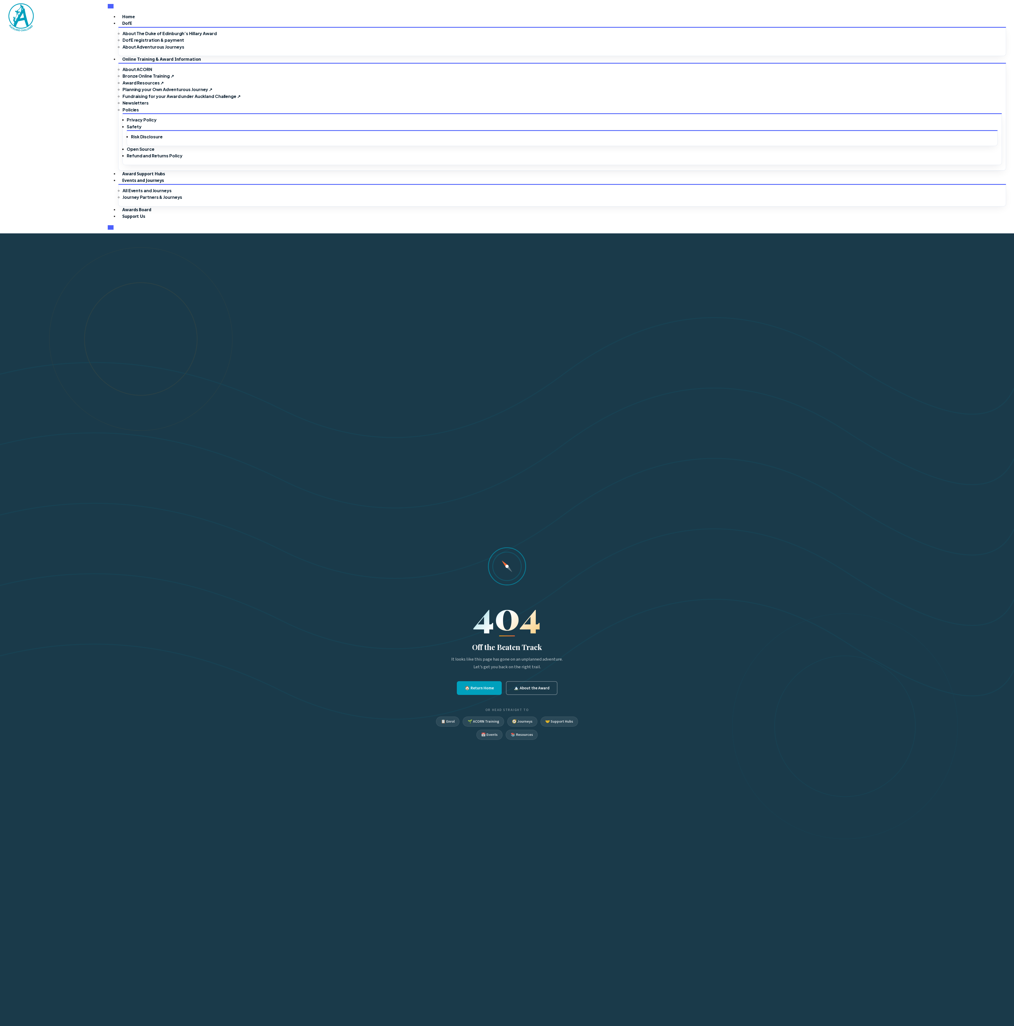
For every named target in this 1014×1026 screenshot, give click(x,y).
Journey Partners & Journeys (152, 197)
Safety (134, 126)
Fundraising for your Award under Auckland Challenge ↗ (182, 96)
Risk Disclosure (147, 136)
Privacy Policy (142, 120)
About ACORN (137, 69)
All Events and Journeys (147, 190)
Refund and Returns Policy (154, 155)
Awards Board (136, 210)
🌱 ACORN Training (483, 721)
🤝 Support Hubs (559, 721)
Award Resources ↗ (143, 83)
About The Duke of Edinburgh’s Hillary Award (170, 33)
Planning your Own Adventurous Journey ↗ (167, 89)
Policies (131, 109)
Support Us (133, 216)
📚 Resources (522, 734)
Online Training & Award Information (161, 59)
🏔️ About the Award (532, 688)
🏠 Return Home (479, 688)
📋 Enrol (448, 721)
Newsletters (136, 103)
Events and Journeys (143, 180)
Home (128, 17)
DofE (127, 23)
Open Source (140, 149)
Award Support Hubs (143, 174)
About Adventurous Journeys (153, 47)
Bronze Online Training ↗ (148, 76)
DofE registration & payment (153, 40)
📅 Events (489, 734)
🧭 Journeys (522, 721)
